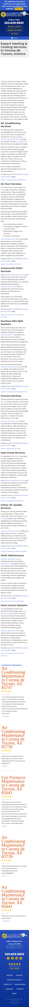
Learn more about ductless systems (14, 392)
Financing (9, 989)
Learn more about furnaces (11, 448)
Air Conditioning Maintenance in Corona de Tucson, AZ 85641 (13, 897)
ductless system (7, 335)
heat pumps (14, 456)
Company (20, 989)
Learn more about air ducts (11, 264)
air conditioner (21, 141)
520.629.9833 (14, 23)
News (14, 993)
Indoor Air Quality (14, 980)
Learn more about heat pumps (12, 501)
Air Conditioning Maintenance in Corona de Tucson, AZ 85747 (13, 678)
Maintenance (20, 984)
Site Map (14, 1004)
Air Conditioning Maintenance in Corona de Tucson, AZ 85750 (13, 737)
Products (8, 984)
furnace (3, 402)
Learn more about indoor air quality (14, 551)
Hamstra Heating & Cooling (11, 139)
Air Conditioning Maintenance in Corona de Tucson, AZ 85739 (13, 847)
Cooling (19, 975)
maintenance (6, 564)
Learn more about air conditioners (13, 180)
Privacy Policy (14, 1001)
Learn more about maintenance (12, 601)
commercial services (8, 286)
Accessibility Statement (14, 1002)
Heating (9, 975)
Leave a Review (14, 968)
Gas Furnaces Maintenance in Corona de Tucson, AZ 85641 (13, 785)
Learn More (19, 8)
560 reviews (17, 966)
